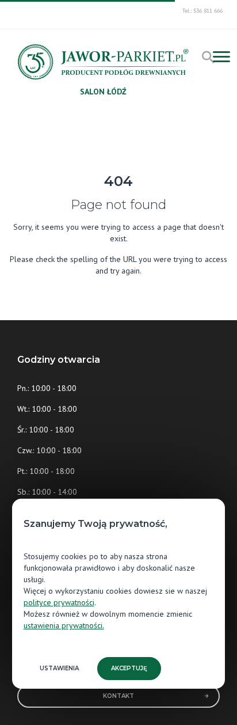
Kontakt (118, 696)
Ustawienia (59, 668)
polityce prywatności (59, 602)
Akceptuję (129, 668)
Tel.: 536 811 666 (202, 10)
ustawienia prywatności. (64, 625)
